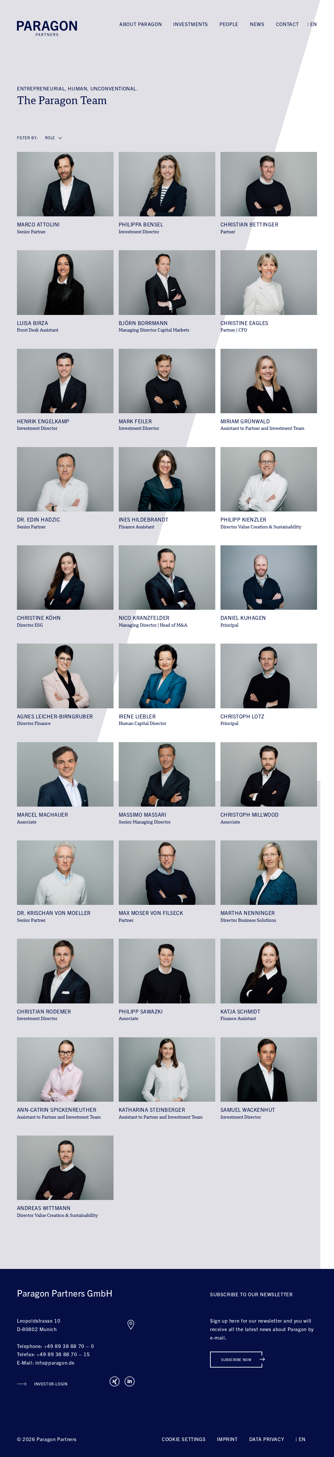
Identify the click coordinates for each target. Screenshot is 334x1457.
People (229, 24)
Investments (190, 24)
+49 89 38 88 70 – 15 (63, 1354)
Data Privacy (266, 1439)
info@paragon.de (55, 1362)
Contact (287, 24)
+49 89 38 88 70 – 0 (69, 1346)
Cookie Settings (183, 1439)
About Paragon (140, 24)
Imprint (227, 1439)
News (257, 24)
